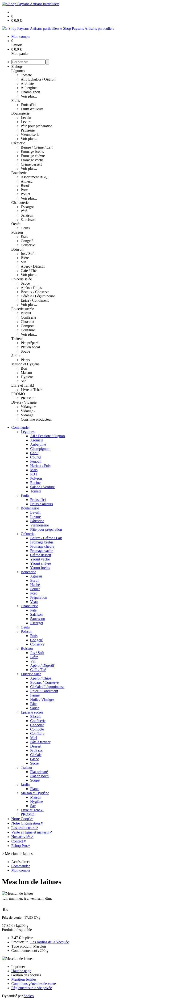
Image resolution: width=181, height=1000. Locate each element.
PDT (33, 474)
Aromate (27, 83)
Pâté (24, 211)
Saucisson (28, 220)
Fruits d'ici (28, 105)
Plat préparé (29, 343)
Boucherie (19, 173)
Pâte (33, 704)
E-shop (16, 66)
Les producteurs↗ (24, 828)
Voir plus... (29, 96)
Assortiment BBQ (34, 177)
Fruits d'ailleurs (32, 109)
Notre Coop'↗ (22, 819)
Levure (26, 122)
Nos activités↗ (22, 837)
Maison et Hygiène (25, 364)
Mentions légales (23, 979)
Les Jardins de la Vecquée (49, 942)
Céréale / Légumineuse (38, 296)
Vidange (27, 415)
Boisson (17, 249)
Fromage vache (32, 160)
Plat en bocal (30, 347)
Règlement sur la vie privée (31, 988)
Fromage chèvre (33, 156)
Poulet (25, 194)
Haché (35, 585)
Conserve (28, 245)
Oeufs (15, 224)
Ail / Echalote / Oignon (38, 79)
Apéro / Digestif (33, 266)
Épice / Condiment (35, 300)
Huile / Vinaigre (42, 699)
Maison (26, 373)
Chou (34, 453)
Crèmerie (18, 143)
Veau (34, 602)
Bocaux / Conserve (35, 292)
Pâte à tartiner (40, 742)
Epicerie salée (21, 279)
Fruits (15, 100)
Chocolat (27, 322)
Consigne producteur (36, 419)
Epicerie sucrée (22, 309)
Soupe (25, 351)
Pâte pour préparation (37, 126)
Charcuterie (20, 203)
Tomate (26, 75)
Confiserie (28, 317)
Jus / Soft (27, 254)
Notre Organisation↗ (27, 823)
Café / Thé (29, 271)
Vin (23, 262)
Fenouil (35, 461)
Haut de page (21, 971)
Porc (24, 190)
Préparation (38, 597)
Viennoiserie (30, 134)
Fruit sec (36, 750)
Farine (35, 695)
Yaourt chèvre (40, 563)
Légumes (18, 71)
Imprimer (18, 967)
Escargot (27, 207)
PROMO (18, 394)
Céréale (35, 755)
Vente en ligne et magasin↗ (31, 832)
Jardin (15, 356)
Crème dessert (31, 164)
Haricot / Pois (40, 466)
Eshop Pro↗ (20, 846)
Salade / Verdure (42, 487)
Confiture (28, 330)
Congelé (27, 241)
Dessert (35, 746)
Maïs (33, 470)
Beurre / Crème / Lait (36, 147)
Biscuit (26, 313)
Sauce (25, 283)
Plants (25, 360)
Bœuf (25, 186)
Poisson (17, 232)
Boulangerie (20, 113)
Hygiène (27, 377)
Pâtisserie (28, 130)
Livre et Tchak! (22, 385)
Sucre (34, 763)
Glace (34, 759)
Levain (26, 117)
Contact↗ (18, 841)
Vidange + (28, 407)
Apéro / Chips (31, 288)
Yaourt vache (40, 559)
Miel (33, 738)
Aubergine (29, 88)
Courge (35, 457)
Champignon (30, 92)
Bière (25, 258)
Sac (23, 381)
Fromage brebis (32, 152)
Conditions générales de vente (33, 984)
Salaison (27, 215)
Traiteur (17, 339)
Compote (27, 326)
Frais (24, 237)
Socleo (29, 996)
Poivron (36, 478)
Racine (35, 483)
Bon (24, 368)
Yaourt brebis (40, 568)
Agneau (27, 181)
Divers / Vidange (24, 402)
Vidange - (28, 411)
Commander (20, 427)
